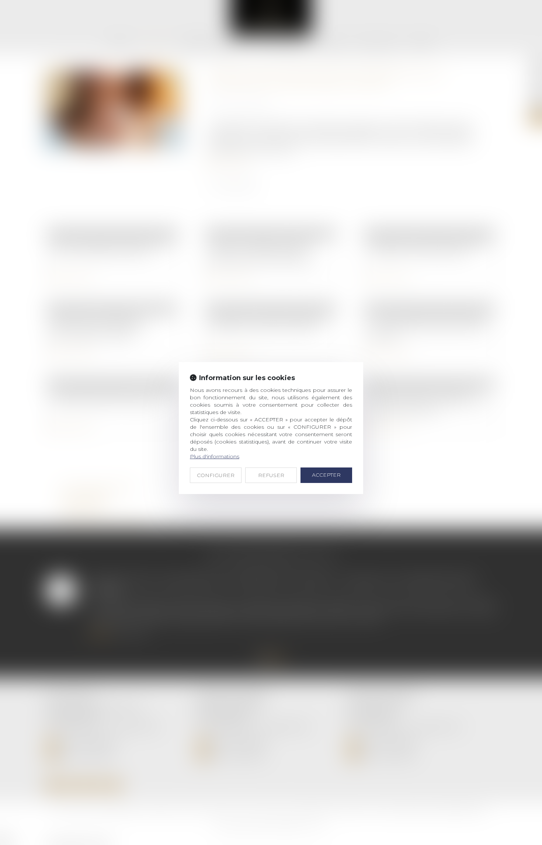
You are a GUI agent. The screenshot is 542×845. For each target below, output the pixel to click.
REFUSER (271, 475)
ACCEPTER (326, 475)
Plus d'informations (214, 456)
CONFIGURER (215, 475)
